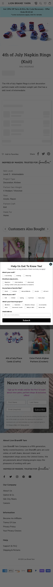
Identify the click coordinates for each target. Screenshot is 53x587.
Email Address (7, 312)
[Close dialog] (50, 264)
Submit (26, 320)
